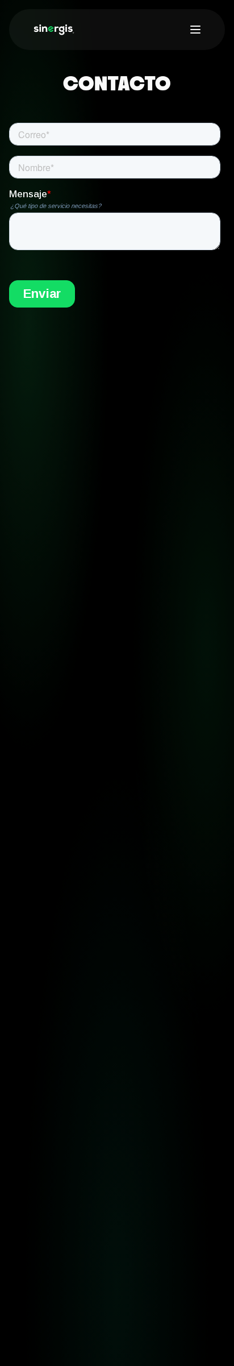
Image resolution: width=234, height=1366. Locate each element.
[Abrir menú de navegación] (195, 29)
